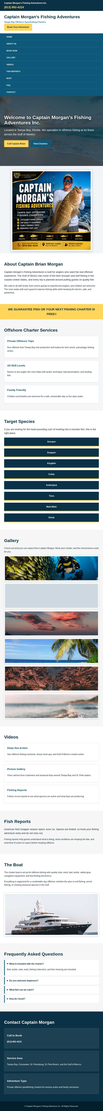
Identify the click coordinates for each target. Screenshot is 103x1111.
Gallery (10, 57)
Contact (11, 92)
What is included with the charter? (26, 964)
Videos (9, 64)
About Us (11, 44)
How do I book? (17, 999)
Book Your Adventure (18, 27)
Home (9, 37)
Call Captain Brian (16, 144)
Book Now (11, 51)
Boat (9, 78)
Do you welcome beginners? (23, 980)
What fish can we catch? (21, 990)
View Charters (40, 144)
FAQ (8, 85)
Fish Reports (13, 71)
